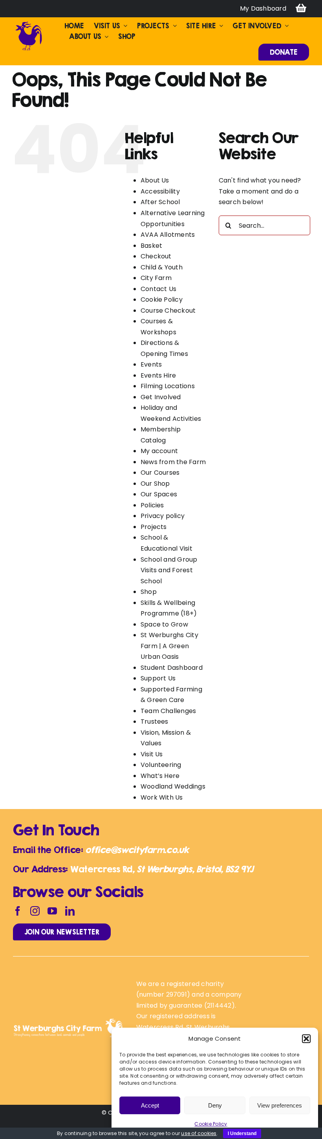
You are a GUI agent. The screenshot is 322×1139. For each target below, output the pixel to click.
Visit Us (152, 754)
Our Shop (155, 483)
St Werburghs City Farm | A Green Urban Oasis (169, 645)
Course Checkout (168, 310)
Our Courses (160, 472)
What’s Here (160, 775)
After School (160, 201)
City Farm (156, 277)
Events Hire (158, 375)
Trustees (154, 721)
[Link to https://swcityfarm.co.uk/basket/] (301, 8)
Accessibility (160, 191)
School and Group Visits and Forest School (169, 570)
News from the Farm (173, 461)
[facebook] (17, 911)
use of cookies (198, 1133)
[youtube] (52, 911)
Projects (154, 526)
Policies (152, 505)
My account (159, 450)
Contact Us (158, 288)
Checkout (156, 256)
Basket (151, 245)
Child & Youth (162, 267)
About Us (155, 180)
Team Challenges (168, 710)
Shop (149, 591)
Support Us (158, 678)
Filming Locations (168, 386)
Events (151, 364)
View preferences (279, 1105)
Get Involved (161, 397)
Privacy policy (163, 515)
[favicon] (28, 23)
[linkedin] (70, 911)
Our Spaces (159, 494)
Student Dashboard (172, 667)
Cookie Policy (210, 1124)
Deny (215, 1105)
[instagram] (35, 911)
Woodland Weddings (173, 786)
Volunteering (161, 764)
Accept (150, 1105)
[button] (306, 1039)
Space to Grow (164, 624)
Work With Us (162, 797)
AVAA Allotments (168, 234)
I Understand (242, 1133)
